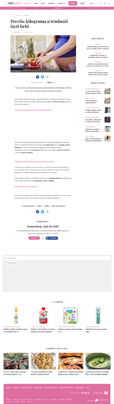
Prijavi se (34, 238)
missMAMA (17, 32)
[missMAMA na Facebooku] (80, 393)
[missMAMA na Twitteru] (83, 393)
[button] (108, 3)
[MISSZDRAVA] (92, 3)
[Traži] (100, 3)
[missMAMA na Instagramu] (88, 393)
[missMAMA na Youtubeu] (86, 393)
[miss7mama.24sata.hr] (13, 3)
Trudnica (26, 15)
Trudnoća (18, 15)
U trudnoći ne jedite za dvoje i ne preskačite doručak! (33, 110)
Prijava (53, 238)
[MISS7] (82, 3)
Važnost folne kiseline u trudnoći (26, 186)
